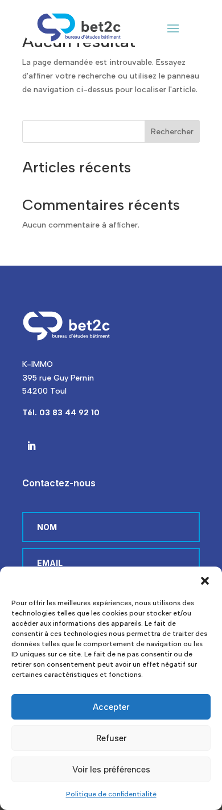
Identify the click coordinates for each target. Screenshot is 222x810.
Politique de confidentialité (111, 794)
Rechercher (172, 132)
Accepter (111, 707)
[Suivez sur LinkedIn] (31, 446)
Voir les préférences (111, 769)
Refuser (111, 738)
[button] (205, 580)
